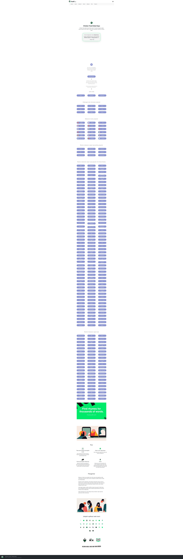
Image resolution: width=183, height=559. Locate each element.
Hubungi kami (19, 557)
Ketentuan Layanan (87, 37)
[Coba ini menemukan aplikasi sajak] (91, 411)
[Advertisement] (91, 12)
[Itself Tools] (91, 543)
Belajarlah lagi (96, 34)
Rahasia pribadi (94, 37)
